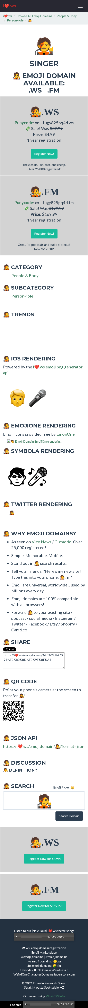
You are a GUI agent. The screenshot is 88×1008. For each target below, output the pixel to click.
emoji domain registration (48, 948)
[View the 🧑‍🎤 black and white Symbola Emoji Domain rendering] (25, 476)
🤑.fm (57, 965)
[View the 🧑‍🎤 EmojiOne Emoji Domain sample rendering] (32, 441)
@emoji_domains (32, 957)
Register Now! (44, 154)
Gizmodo (62, 541)
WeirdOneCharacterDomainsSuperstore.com (44, 974)
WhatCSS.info (55, 996)
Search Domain (69, 816)
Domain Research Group (49, 983)
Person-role (15, 20)
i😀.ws (56, 961)
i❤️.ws (9, 6)
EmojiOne (65, 434)
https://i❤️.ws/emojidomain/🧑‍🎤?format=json (43, 746)
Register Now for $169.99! (44, 906)
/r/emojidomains (56, 957)
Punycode (24, 122)
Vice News (41, 541)
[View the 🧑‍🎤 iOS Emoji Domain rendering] (25, 397)
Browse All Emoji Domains (34, 16)
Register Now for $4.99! (44, 858)
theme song (65, 931)
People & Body (67, 16)
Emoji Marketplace (44, 952)
